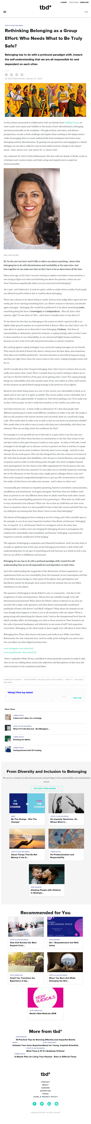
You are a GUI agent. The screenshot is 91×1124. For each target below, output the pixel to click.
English (84, 2)
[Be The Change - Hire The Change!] (27, 803)
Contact (45, 1082)
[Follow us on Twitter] (42, 1105)
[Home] (45, 7)
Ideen (13, 816)
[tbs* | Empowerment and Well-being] (65, 927)
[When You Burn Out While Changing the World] (65, 962)
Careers (45, 1088)
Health (68, 679)
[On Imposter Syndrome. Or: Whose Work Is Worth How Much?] (66, 803)
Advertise (45, 1091)
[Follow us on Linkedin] (49, 1105)
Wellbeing (8, 682)
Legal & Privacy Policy (45, 1097)
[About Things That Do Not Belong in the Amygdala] (27, 839)
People (15, 1042)
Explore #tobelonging (45, 788)
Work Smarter (36, 887)
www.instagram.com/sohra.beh (18, 648)
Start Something (16, 975)
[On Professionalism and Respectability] (66, 839)
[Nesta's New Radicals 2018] (45, 998)
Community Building (12, 679)
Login (64, 2)
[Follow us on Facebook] (34, 1105)
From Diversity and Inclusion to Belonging (43, 679)
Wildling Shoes (71, 122)
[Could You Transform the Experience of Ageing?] (26, 962)
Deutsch (74, 2)
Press (45, 1094)
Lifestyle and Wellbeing (14, 25)
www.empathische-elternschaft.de (20, 652)
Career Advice (18, 715)
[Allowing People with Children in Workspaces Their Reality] (46, 874)
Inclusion (79, 679)
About (45, 1085)
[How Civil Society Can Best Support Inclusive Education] (26, 927)
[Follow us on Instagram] (56, 1105)
